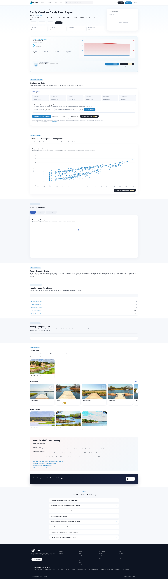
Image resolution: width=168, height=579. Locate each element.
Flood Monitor (101, 556)
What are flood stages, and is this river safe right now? (64, 532)
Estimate (89, 109)
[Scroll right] (137, 391)
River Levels (61, 556)
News (60, 2)
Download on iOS (37, 559)
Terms (120, 555)
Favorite (33, 22)
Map (56, 2)
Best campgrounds (49, 569)
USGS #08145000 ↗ (39, 15)
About (120, 551)
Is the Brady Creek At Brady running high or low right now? (65, 505)
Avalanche (61, 558)
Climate (42, 2)
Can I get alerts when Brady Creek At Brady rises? (63, 537)
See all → (136, 356)
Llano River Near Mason (36, 310)
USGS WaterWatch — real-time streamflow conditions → (44, 463)
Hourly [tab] (32, 212)
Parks (80, 560)
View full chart (112, 63)
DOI (135, 576)
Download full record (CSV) (41, 116)
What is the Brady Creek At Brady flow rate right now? (64, 500)
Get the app (130, 479)
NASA (134, 576)
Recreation (49, 2)
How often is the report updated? (59, 516)
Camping (80, 556)
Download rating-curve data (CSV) (124, 190)
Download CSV (126, 63)
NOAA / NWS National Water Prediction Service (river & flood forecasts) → (48, 461)
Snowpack (61, 551)
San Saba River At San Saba (36, 313)
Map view (50, 22)
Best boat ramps (81, 569)
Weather (100, 558)
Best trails (117, 569)
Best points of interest (106, 569)
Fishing (80, 555)
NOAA (129, 576)
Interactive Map (102, 551)
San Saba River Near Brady (36, 301)
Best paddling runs (93, 569)
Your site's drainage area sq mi (45, 109)
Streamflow (35, 9)
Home (31, 9)
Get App (121, 2)
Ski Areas (80, 551)
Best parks (60, 569)
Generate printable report (89, 116)
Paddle (80, 553)
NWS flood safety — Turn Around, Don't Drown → (42, 467)
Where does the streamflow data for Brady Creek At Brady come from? (68, 510)
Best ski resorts (38, 569)
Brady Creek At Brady (35, 298)
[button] (51, 362)
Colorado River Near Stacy (36, 304)
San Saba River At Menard (36, 307)
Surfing (80, 564)
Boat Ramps (81, 558)
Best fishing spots (70, 569)
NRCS (131, 576)
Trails (80, 562)
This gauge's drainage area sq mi (70, 109)
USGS (126, 576)
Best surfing (125, 569)
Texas (40, 9)
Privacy (120, 556)
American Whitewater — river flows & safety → (42, 465)
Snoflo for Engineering (55, 121)
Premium (121, 553)
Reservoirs (61, 555)
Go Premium (128, 2)
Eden (32, 337)
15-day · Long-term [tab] (51, 212)
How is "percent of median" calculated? (61, 526)
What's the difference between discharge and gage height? (65, 521)
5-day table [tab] (40, 212)
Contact (120, 558)
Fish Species (101, 555)
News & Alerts (101, 553)
